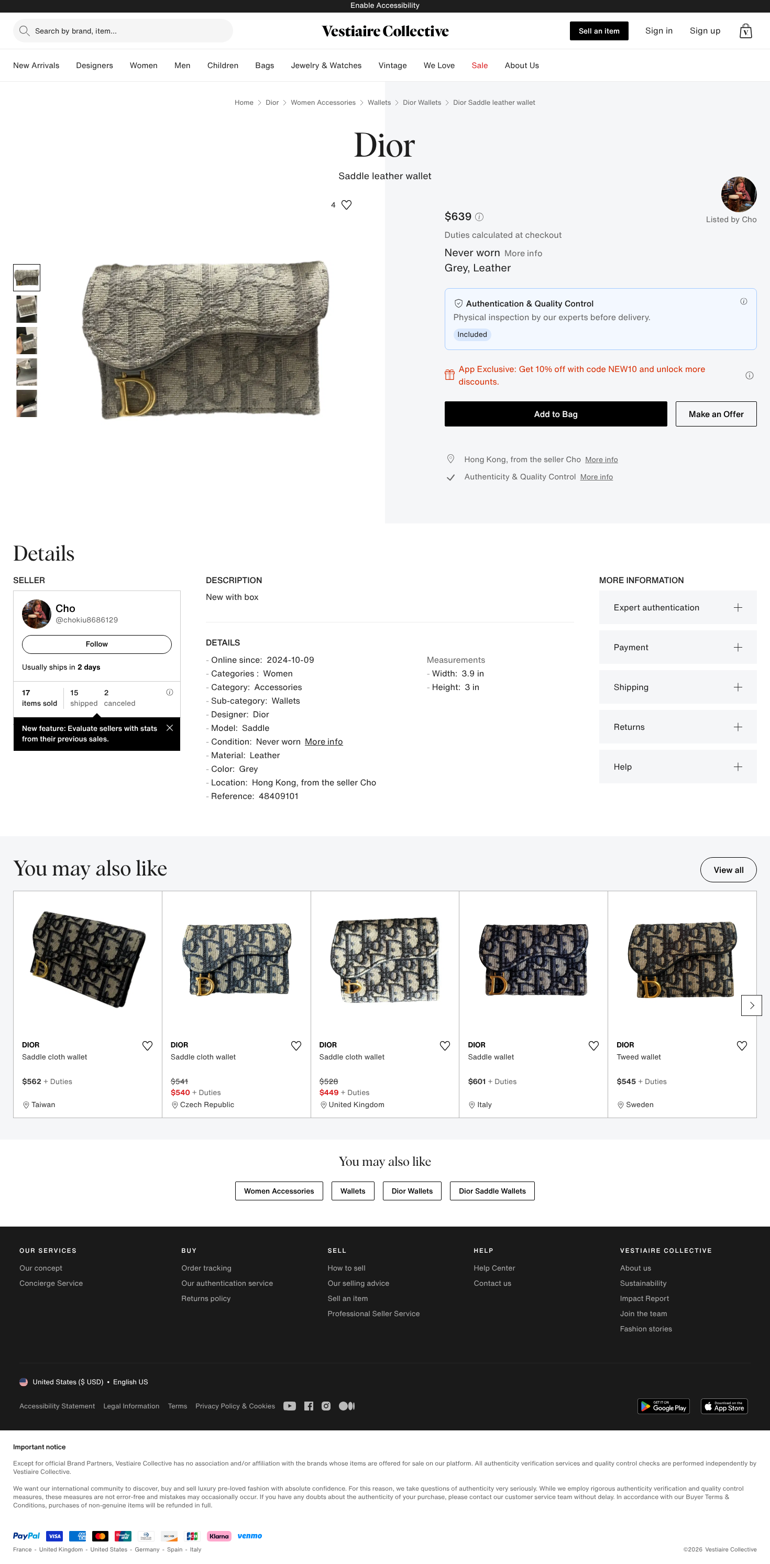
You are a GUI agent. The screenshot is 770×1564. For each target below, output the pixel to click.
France (22, 1550)
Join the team (643, 1313)
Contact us (493, 1283)
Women (144, 65)
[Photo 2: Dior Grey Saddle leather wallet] (26, 309)
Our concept (40, 1268)
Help (623, 766)
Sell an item (599, 30)
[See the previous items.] (18, 1005)
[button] (342, 205)
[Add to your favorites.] (147, 1046)
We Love (439, 65)
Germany (147, 1550)
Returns (629, 726)
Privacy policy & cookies (235, 1406)
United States (109, 1550)
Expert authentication (657, 607)
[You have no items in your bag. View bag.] (746, 31)
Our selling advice (358, 1283)
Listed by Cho (731, 219)
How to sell (346, 1268)
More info (523, 253)
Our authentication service (227, 1283)
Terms (177, 1406)
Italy (196, 1550)
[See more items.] (751, 1005)
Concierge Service (51, 1283)
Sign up (705, 30)
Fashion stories (646, 1329)
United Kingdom (61, 1550)
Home (244, 102)
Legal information (131, 1406)
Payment (631, 647)
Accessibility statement (57, 1406)
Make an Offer (716, 414)
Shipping (631, 687)
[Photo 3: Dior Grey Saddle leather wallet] (26, 340)
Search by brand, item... (76, 30)
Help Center (494, 1268)
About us (635, 1268)
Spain (175, 1550)
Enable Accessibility (385, 5)
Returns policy (205, 1298)
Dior (272, 102)
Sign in (659, 30)
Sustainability (643, 1283)
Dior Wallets (422, 102)
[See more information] (749, 375)
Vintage (392, 65)
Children (223, 65)
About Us (522, 65)
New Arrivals (36, 65)
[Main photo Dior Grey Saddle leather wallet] (26, 277)
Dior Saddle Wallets (492, 1191)
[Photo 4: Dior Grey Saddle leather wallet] (26, 372)
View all (728, 869)
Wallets (379, 102)
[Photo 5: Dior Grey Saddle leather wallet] (26, 403)
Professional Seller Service (373, 1313)
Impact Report (644, 1298)
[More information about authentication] (744, 301)
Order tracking (206, 1268)
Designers (94, 65)
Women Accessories (323, 102)
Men (182, 65)
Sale (480, 65)
